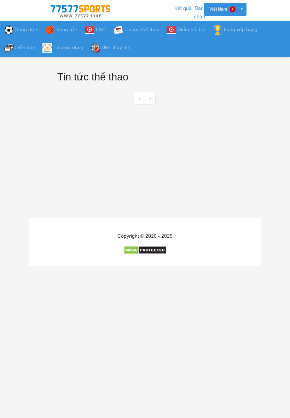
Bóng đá (24, 29)
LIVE (101, 29)
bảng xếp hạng (240, 29)
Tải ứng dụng (68, 47)
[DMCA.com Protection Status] (145, 250)
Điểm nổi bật (192, 29)
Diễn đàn (25, 47)
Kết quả (183, 8)
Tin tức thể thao (142, 29)
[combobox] (225, 9)
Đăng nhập (200, 12)
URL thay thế (116, 47)
